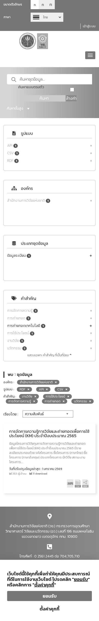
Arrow (47, 17)
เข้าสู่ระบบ (89, 26)
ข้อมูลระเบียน (18, 255)
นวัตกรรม (16, 348)
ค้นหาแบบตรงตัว (31, 87)
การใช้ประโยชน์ (20, 333)
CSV (12, 153)
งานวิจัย (15, 340)
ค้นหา (44, 98)
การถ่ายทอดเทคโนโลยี (25, 325)
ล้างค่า (71, 98)
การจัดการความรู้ (21, 310)
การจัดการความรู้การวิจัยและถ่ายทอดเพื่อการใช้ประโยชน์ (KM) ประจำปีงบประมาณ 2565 (49, 433)
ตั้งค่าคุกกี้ (49, 608)
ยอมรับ (50, 596)
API (11, 145)
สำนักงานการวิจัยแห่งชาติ (28, 200)
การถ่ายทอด (18, 318)
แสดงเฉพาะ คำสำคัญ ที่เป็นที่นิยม (48, 355)
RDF (12, 160)
